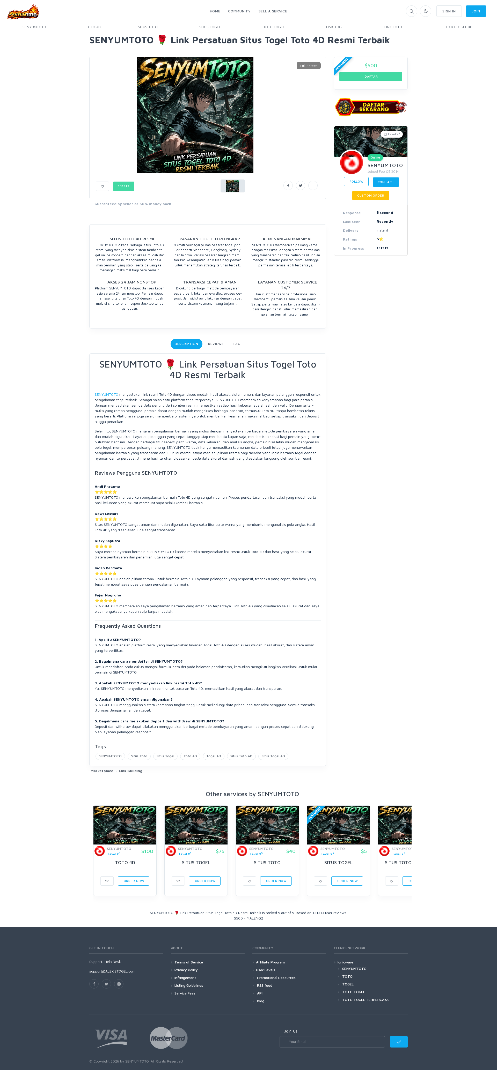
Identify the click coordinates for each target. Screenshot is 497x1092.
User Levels (265, 970)
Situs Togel (165, 756)
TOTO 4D (93, 27)
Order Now (133, 881)
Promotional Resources (276, 977)
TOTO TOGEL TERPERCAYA (365, 999)
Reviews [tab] (216, 344)
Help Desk (113, 961)
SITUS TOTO (148, 27)
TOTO (347, 976)
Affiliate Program (270, 962)
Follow (356, 181)
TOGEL (348, 984)
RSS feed (264, 985)
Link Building (130, 770)
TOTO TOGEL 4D (458, 27)
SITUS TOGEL (210, 27)
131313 (123, 186)
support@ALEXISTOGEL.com (112, 971)
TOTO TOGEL (274, 27)
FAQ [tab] (237, 344)
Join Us (290, 1031)
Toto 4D (190, 756)
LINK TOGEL (336, 27)
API (259, 993)
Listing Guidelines (188, 985)
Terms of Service (188, 962)
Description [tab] (186, 344)
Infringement (185, 977)
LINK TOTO (393, 27)
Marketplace (102, 770)
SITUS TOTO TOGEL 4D (410, 862)
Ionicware (345, 962)
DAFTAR (371, 76)
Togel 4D (213, 756)
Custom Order (370, 195)
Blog (260, 1001)
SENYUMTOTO (34, 27)
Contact (386, 182)
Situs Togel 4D (273, 756)
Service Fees (184, 993)
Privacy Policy (186, 970)
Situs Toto (139, 756)
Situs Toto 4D (241, 756)
